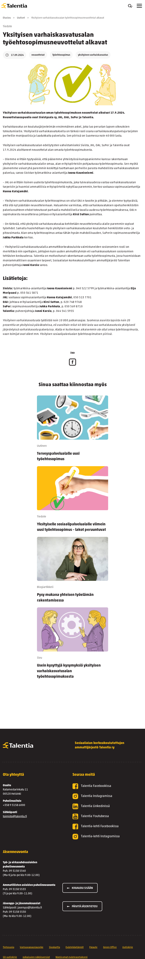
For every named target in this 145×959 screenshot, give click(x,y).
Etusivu (7, 18)
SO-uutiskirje (10, 957)
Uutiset (21, 18)
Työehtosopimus (61, 55)
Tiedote (7, 26)
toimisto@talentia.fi (15, 816)
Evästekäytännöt (75, 947)
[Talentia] (14, 5)
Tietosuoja (8, 947)
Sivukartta (54, 947)
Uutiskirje (127, 947)
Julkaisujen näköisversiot (36, 957)
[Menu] (139, 6)
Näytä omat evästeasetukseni (72, 957)
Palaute (93, 947)
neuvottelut (38, 55)
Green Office (110, 947)
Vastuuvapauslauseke (31, 947)
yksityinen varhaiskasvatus (93, 55)
